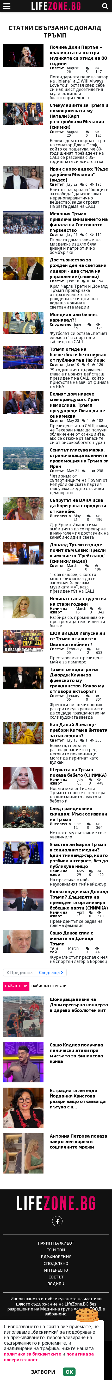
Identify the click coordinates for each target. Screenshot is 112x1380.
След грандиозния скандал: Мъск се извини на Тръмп (78, 813)
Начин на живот (58, 610)
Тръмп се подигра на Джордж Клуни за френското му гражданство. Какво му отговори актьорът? (77, 680)
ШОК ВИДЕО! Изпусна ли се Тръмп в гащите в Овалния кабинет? (77, 638)
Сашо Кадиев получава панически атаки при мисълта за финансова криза (76, 1053)
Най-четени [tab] (16, 986)
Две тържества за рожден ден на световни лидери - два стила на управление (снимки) (78, 268)
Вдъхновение (56, 1256)
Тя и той (54, 950)
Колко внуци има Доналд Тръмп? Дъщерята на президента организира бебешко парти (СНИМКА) (79, 899)
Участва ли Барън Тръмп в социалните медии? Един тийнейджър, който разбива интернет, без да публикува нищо (79, 855)
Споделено (60, 324)
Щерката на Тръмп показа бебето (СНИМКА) (78, 772)
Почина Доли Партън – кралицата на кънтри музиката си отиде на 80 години (78, 55)
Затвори (43, 1371)
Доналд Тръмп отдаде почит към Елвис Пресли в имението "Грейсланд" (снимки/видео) (78, 553)
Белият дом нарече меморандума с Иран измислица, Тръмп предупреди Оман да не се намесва (77, 404)
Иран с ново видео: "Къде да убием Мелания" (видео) (79, 174)
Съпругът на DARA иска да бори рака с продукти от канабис (78, 505)
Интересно (60, 515)
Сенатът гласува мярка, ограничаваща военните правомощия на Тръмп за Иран (79, 458)
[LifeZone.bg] (56, 1203)
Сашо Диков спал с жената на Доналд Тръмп (72, 938)
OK (69, 1371)
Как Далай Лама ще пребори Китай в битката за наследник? (79, 730)
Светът (57, 67)
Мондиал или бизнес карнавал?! (74, 317)
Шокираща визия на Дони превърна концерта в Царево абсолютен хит (79, 1004)
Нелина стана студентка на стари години (78, 601)
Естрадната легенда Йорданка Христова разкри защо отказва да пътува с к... (78, 1098)
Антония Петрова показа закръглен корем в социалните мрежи (78, 1141)
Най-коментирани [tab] (49, 986)
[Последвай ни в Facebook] (57, 1221)
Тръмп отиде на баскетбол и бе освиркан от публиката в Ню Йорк (78, 354)
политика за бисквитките (32, 1354)
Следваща (50, 972)
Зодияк (56, 1283)
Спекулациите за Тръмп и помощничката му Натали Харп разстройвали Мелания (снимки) (79, 116)
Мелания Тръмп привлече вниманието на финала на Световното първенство (79, 222)
